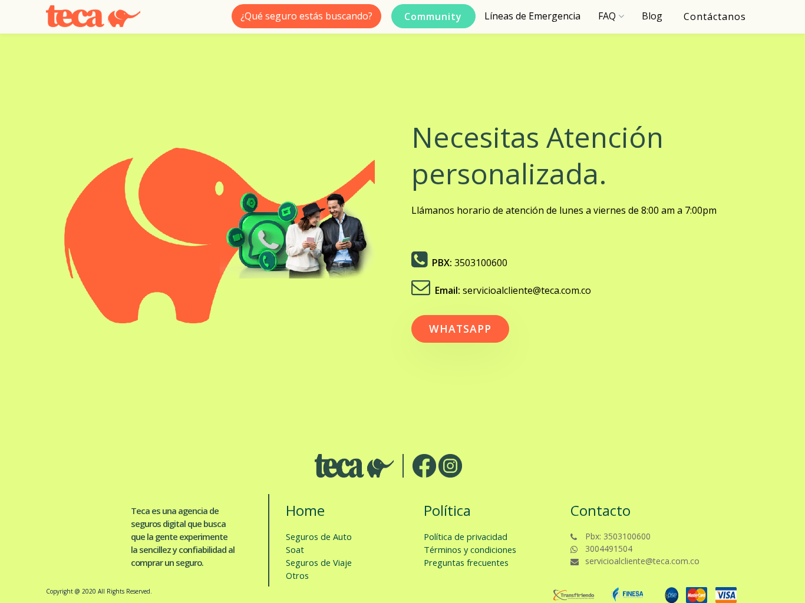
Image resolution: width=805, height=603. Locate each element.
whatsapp (460, 329)
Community (433, 16)
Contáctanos (715, 16)
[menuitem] (532, 16)
